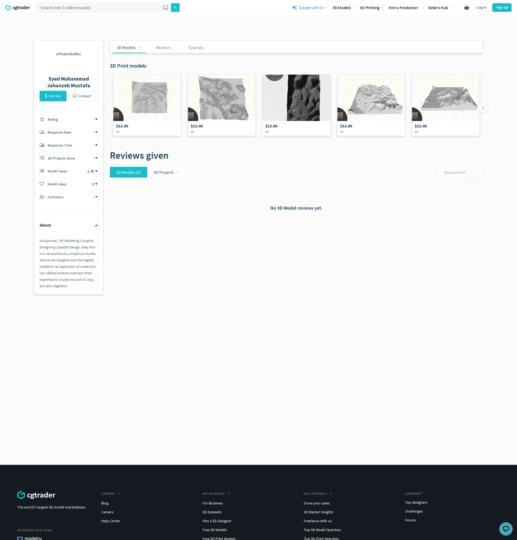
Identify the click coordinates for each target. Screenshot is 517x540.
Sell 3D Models (315, 493)
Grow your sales (317, 503)
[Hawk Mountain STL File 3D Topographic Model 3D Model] (446, 105)
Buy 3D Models (213, 493)
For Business (212, 503)
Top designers (416, 502)
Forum (410, 520)
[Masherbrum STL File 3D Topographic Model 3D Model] (371, 105)
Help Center (110, 520)
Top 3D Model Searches (322, 529)
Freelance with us (318, 520)
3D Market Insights (318, 512)
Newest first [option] (454, 172)
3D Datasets (212, 512)
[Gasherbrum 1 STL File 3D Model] (222, 105)
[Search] (175, 7)
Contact (84, 96)
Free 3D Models (214, 529)
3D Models (128, 172)
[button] (165, 7)
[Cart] (466, 7)
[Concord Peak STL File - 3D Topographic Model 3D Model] (147, 105)
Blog (105, 503)
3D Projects (166, 172)
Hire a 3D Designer (217, 520)
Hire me (54, 96)
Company (108, 493)
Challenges (414, 511)
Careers (107, 512)
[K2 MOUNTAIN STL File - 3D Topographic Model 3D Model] (296, 105)
